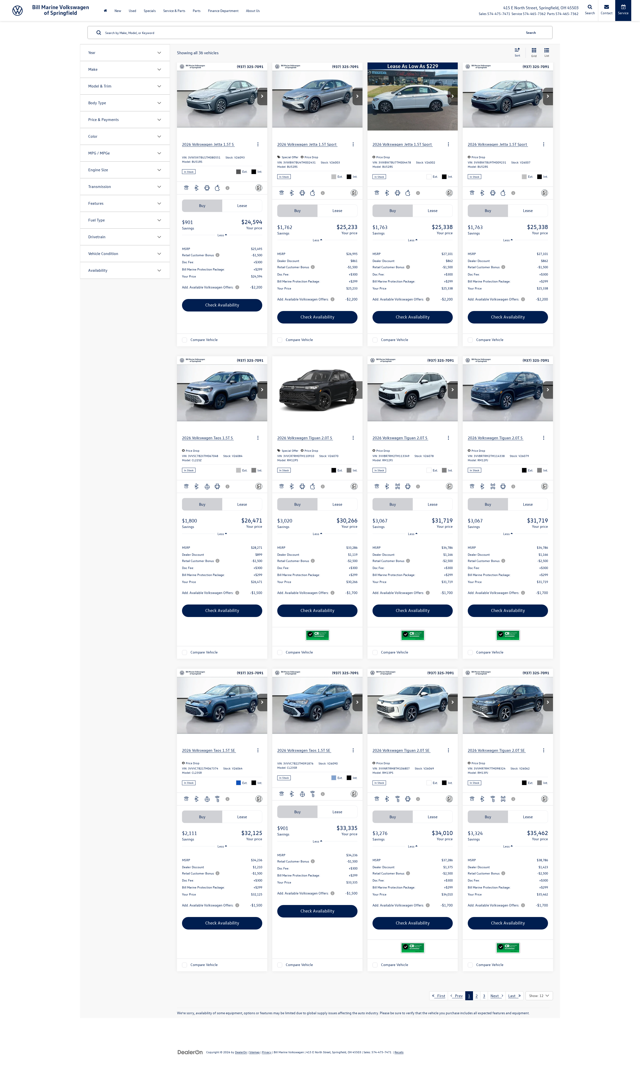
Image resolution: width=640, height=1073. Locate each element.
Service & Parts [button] (174, 10)
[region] (222, 267)
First (439, 995)
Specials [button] (150, 10)
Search (531, 32)
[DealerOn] (190, 1052)
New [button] (117, 10)
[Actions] (258, 144)
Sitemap (254, 1052)
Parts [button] (196, 10)
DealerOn (241, 1052)
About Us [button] (253, 10)
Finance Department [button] (223, 10)
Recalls (399, 1052)
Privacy (267, 1052)
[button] (262, 96)
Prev (457, 995)
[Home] (105, 10)
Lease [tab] (242, 205)
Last (513, 995)
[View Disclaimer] (228, 188)
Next (496, 995)
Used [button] (132, 10)
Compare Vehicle (204, 340)
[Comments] (259, 187)
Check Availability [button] (222, 305)
